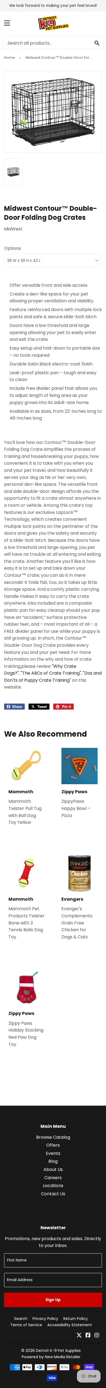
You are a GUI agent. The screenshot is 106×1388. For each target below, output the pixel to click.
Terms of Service (26, 1325)
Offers (53, 1145)
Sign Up (53, 1299)
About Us (53, 1169)
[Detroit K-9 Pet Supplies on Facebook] (88, 1336)
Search (20, 1318)
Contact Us (53, 1194)
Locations (53, 1185)
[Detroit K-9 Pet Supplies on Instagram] (96, 1336)
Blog (53, 1161)
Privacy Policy (45, 1318)
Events (53, 1153)
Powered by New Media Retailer (51, 1357)
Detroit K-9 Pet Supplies (58, 1350)
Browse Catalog (53, 1137)
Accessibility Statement (69, 1325)
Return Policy (75, 1318)
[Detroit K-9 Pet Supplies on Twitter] (79, 1336)
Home (9, 57)
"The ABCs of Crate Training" (51, 673)
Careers (53, 1178)
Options (12, 248)
